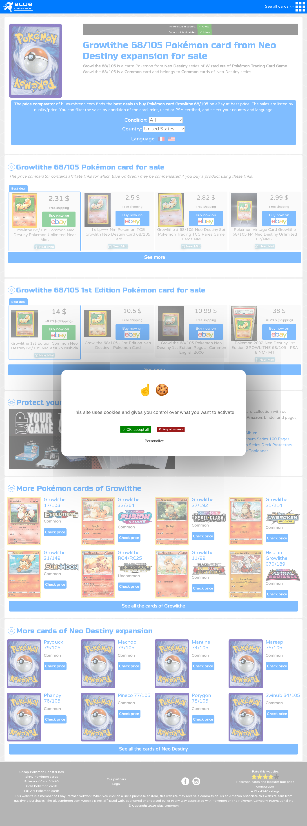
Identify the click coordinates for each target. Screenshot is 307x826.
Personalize (154, 441)
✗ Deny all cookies (171, 429)
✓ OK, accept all (136, 429)
